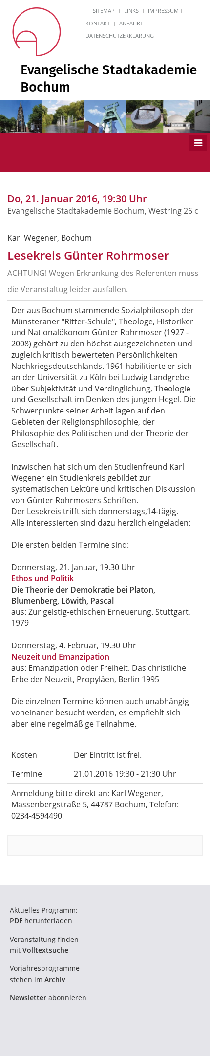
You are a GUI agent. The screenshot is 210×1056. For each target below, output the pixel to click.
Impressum (163, 10)
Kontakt (97, 23)
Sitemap (104, 10)
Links (131, 10)
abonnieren (48, 997)
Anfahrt (131, 23)
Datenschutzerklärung (119, 35)
